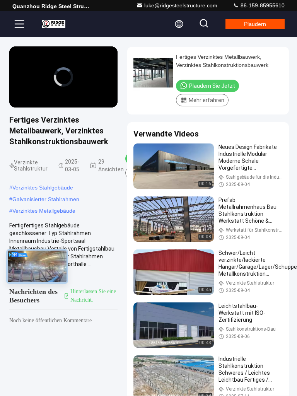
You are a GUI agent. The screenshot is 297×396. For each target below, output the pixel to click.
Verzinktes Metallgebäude (43, 211)
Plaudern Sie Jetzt (212, 86)
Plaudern (255, 24)
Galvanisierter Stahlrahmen (45, 199)
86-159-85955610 (262, 5)
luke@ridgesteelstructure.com (180, 5)
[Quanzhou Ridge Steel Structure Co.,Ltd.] (53, 24)
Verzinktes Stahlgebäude (42, 187)
